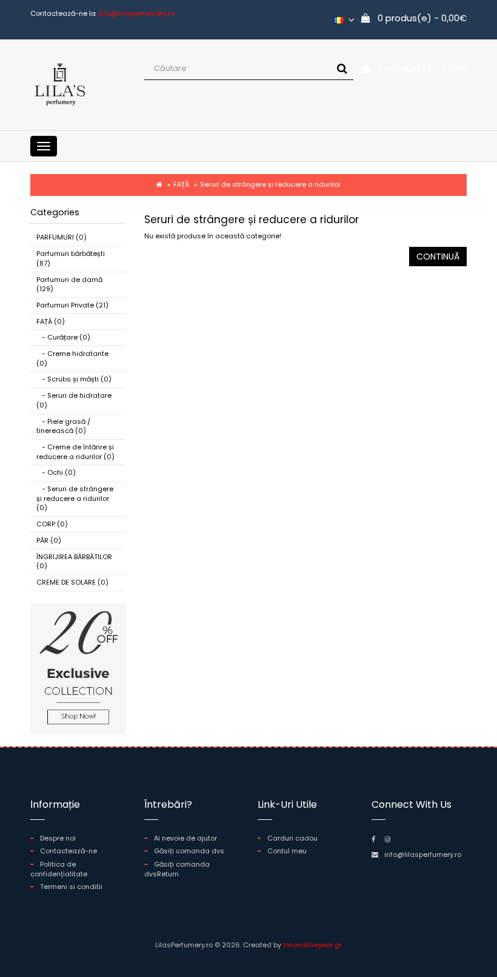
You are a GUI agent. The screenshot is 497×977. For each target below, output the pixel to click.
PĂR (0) (48, 540)
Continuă (437, 256)
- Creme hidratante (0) (72, 358)
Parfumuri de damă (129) (69, 284)
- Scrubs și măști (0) (74, 379)
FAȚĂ (181, 184)
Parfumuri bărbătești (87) (70, 258)
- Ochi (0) (56, 472)
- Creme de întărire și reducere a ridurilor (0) (75, 452)
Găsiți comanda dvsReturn (177, 869)
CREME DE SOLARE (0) (72, 582)
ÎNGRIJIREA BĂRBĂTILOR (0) (74, 561)
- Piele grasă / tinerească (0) (63, 426)
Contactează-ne (68, 851)
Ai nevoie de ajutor (185, 838)
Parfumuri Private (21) (72, 305)
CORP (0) (52, 524)
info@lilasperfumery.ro (422, 854)
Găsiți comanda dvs (189, 851)
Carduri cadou (292, 838)
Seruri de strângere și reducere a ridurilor (270, 184)
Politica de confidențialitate (58, 869)
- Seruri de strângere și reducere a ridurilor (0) (74, 498)
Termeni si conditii (71, 886)
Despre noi (58, 838)
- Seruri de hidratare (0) (74, 400)
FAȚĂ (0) (50, 321)
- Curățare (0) (63, 337)
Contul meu (287, 851)
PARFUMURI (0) (61, 237)
